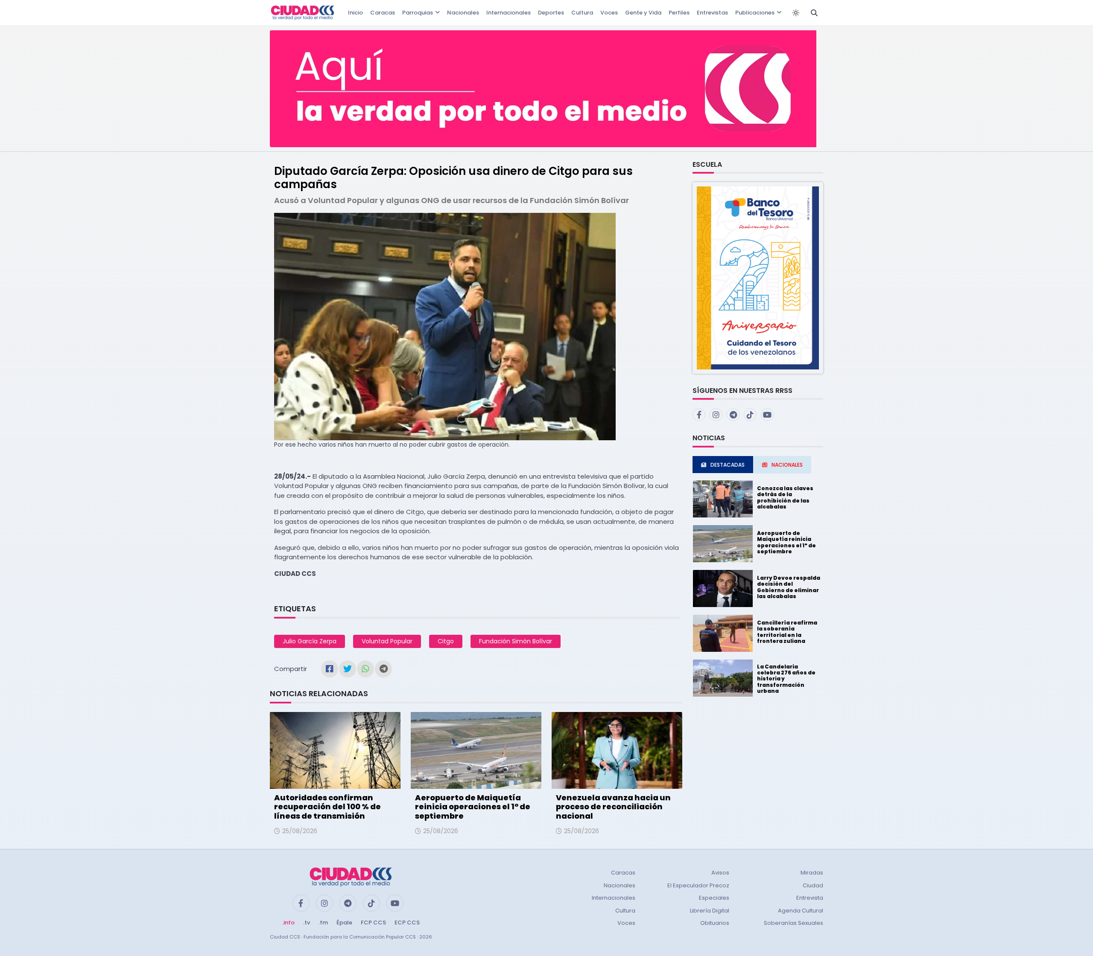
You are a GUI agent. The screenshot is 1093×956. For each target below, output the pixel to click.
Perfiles (679, 13)
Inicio (355, 13)
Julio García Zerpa (309, 641)
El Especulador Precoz (698, 885)
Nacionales (463, 13)
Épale (344, 922)
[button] (758, 277)
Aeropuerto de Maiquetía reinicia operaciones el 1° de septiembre (472, 806)
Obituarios (714, 923)
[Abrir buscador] (814, 13)
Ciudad (813, 885)
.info (288, 922)
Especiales (714, 898)
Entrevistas (712, 13)
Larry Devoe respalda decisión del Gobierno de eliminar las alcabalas (788, 587)
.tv (306, 922)
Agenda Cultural (800, 911)
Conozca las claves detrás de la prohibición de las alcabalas (785, 497)
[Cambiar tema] (796, 13)
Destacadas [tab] (727, 464)
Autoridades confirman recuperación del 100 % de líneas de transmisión (327, 806)
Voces (609, 13)
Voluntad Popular (387, 641)
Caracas (382, 13)
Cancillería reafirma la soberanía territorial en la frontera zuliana (787, 632)
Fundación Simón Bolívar (515, 641)
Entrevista (809, 898)
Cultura (582, 13)
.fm (323, 922)
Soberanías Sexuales (793, 923)
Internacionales (508, 13)
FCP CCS (373, 922)
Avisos (720, 873)
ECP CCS (407, 922)
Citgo (446, 641)
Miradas (812, 873)
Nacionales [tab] (787, 464)
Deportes (551, 13)
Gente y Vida (643, 13)
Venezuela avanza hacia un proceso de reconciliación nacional (613, 806)
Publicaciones (754, 13)
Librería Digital (709, 911)
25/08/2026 (299, 831)
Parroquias (417, 13)
